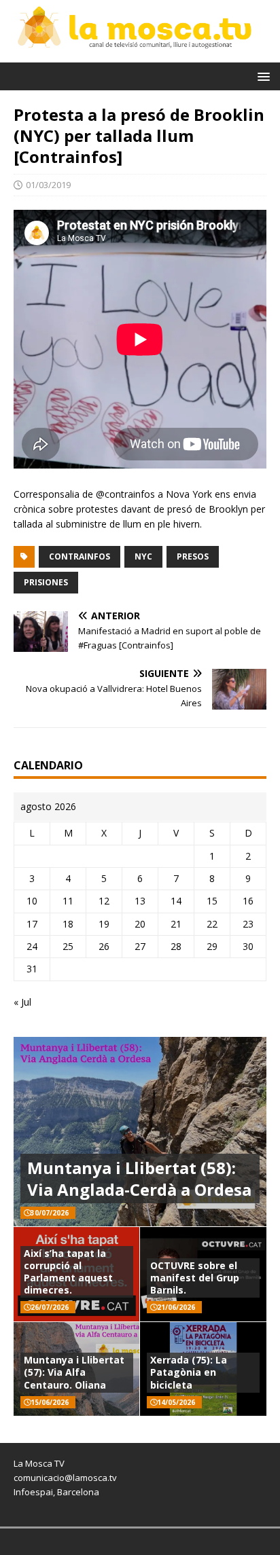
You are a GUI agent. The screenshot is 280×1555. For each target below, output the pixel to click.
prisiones (46, 582)
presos (193, 556)
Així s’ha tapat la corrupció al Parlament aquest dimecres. (68, 1272)
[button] (261, 76)
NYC (143, 556)
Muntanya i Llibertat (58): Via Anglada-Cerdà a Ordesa (139, 1178)
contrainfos (79, 556)
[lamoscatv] (140, 54)
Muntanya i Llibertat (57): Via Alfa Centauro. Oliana (74, 1372)
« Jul (22, 1001)
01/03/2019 (48, 185)
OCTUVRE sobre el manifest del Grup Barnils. (194, 1277)
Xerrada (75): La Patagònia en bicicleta (188, 1372)
